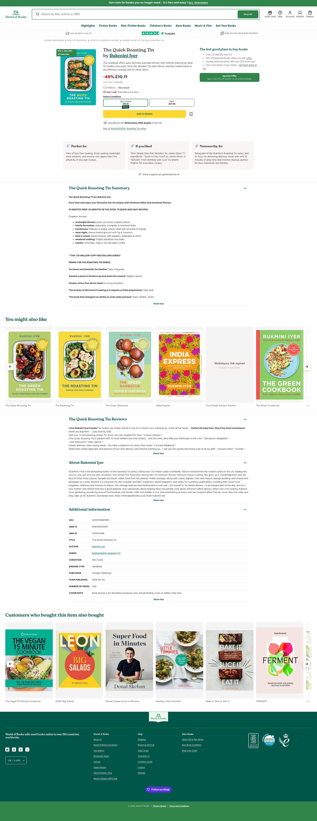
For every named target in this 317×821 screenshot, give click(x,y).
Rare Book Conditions (191, 745)
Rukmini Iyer (123, 56)
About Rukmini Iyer (86, 463)
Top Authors (99, 751)
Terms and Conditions (179, 806)
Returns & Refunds (146, 745)
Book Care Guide (189, 751)
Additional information (89, 510)
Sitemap (141, 773)
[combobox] (146, 14)
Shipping (142, 739)
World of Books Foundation (106, 745)
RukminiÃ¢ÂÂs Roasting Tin (106, 553)
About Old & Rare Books (193, 739)
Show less (158, 303)
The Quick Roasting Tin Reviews (98, 419)
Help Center (143, 751)
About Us (98, 739)
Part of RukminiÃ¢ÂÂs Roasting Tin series (124, 128)
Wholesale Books (101, 756)
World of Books (143, 806)
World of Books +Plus (103, 773)
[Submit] (37, 14)
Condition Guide (145, 762)
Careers (97, 762)
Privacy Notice (159, 806)
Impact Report (100, 767)
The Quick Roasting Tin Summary (99, 188)
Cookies (141, 767)
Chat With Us (143, 756)
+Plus (249, 58)
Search (248, 14)
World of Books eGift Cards (105, 779)
